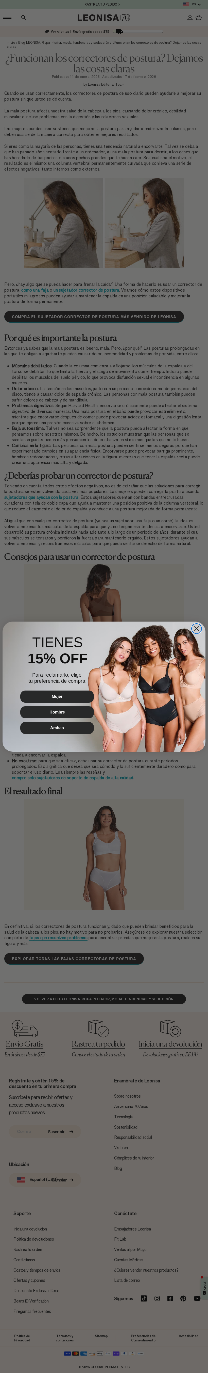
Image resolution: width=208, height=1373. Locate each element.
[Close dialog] (197, 629)
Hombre (57, 712)
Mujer (57, 696)
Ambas (57, 728)
